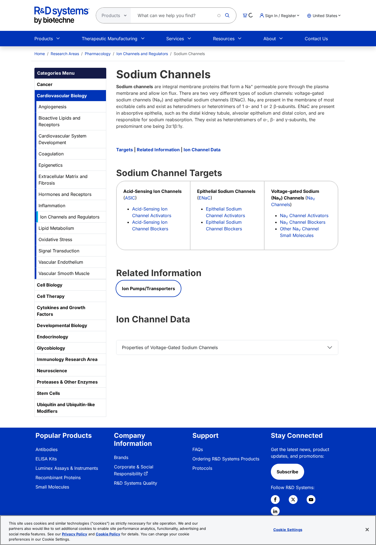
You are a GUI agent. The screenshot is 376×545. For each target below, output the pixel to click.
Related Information (158, 149)
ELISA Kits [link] (46, 459)
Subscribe (287, 471)
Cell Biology (49, 285)
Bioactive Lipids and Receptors (59, 121)
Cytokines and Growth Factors (61, 311)
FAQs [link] (197, 449)
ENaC (205, 198)
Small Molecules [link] (52, 487)
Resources (224, 38)
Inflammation (52, 205)
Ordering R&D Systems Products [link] (225, 459)
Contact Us (316, 38)
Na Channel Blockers (302, 222)
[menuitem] (39, 53)
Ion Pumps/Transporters (148, 288)
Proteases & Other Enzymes (67, 382)
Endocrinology (52, 336)
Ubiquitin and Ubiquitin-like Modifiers (66, 408)
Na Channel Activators (304, 215)
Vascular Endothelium (61, 262)
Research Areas (65, 53)
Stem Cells (48, 393)
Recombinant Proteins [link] (58, 477)
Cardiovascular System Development (62, 139)
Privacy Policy (74, 534)
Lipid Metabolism (56, 228)
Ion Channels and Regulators (142, 53)
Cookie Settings (287, 529)
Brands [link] (121, 457)
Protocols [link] (202, 468)
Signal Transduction (59, 250)
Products (43, 38)
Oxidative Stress (55, 239)
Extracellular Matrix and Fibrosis (63, 180)
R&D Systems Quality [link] (135, 483)
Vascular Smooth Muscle (64, 273)
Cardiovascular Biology (62, 95)
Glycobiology (51, 348)
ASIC (130, 198)
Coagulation (51, 154)
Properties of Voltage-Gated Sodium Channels (170, 347)
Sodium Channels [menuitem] (189, 53)
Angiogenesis (52, 106)
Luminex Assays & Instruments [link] (67, 468)
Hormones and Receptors (65, 194)
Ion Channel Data (202, 149)
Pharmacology (98, 53)
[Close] (367, 530)
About (269, 38)
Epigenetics (50, 165)
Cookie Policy (108, 534)
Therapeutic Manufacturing (109, 38)
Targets (124, 149)
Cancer (45, 84)
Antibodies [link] (47, 449)
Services (175, 38)
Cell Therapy (51, 296)
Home (39, 53)
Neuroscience (52, 370)
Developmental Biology (62, 325)
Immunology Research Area (67, 359)
